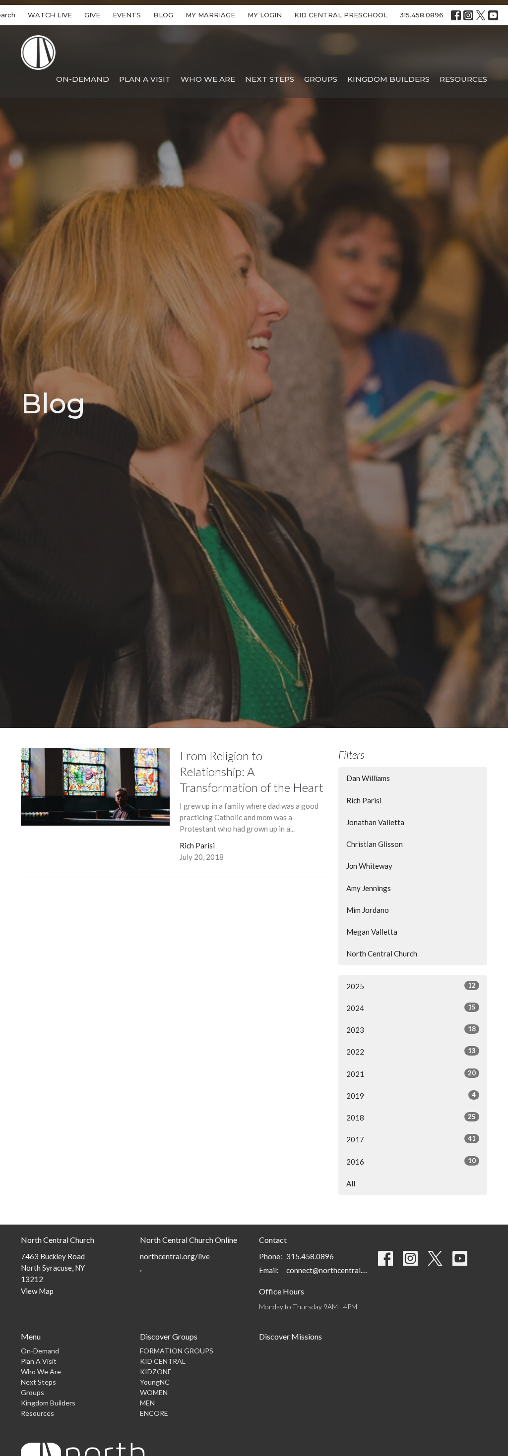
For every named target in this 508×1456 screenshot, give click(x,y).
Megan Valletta (371, 931)
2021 (411, 1073)
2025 (411, 986)
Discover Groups (168, 1336)
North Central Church (381, 953)
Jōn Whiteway (369, 865)
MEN (147, 1403)
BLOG (163, 15)
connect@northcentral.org (327, 1270)
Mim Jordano (367, 909)
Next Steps (269, 79)
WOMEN (154, 1392)
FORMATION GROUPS (176, 1350)
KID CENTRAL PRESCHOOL (340, 15)
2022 (411, 1051)
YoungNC (155, 1382)
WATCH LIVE (50, 15)
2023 (411, 1029)
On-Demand (82, 79)
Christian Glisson (374, 844)
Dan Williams (368, 778)
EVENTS (127, 15)
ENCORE (154, 1413)
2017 (411, 1139)
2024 (411, 1007)
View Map (37, 1291)
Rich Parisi (363, 800)
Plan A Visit (145, 79)
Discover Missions (290, 1336)
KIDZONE (156, 1371)
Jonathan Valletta (375, 822)
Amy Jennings (368, 888)
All (350, 1183)
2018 (411, 1117)
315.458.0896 (422, 15)
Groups (320, 79)
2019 (411, 1095)
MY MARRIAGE (210, 15)
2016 (411, 1161)
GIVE (92, 15)
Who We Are (208, 79)
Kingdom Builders (388, 79)
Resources (463, 79)
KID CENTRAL (163, 1361)
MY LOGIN (265, 15)
